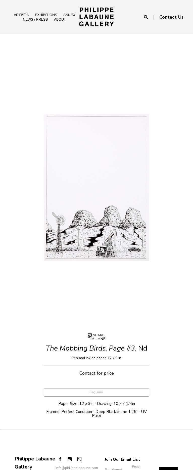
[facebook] (60, 459)
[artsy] (79, 459)
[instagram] (70, 459)
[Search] (146, 17)
